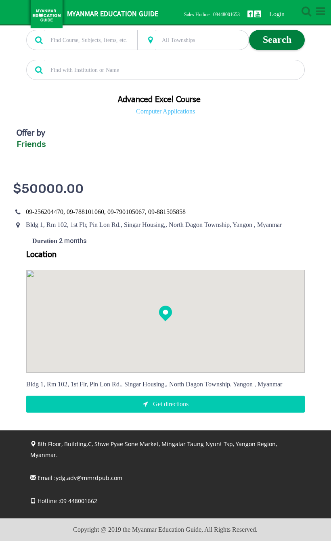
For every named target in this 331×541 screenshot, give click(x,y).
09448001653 (226, 14)
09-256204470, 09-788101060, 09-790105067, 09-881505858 (106, 211)
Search (277, 39)
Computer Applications (165, 111)
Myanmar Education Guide (112, 14)
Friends (31, 144)
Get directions (170, 404)
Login (277, 13)
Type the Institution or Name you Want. (70, 55)
